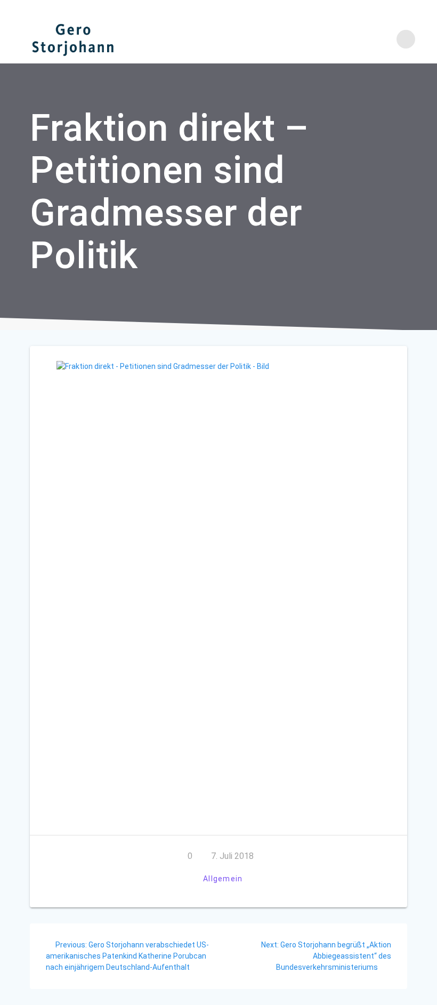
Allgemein (222, 878)
